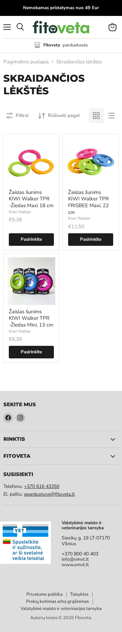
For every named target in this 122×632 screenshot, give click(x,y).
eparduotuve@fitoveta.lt (49, 494)
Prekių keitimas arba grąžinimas (57, 601)
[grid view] (96, 115)
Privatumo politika (44, 594)
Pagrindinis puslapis (26, 62)
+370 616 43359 (41, 486)
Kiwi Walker (20, 212)
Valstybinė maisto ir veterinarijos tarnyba (61, 609)
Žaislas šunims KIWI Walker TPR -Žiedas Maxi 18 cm (31, 199)
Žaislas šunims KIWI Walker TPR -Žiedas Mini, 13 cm (31, 318)
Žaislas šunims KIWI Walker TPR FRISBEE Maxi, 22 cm (88, 202)
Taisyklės (79, 594)
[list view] (111, 115)
